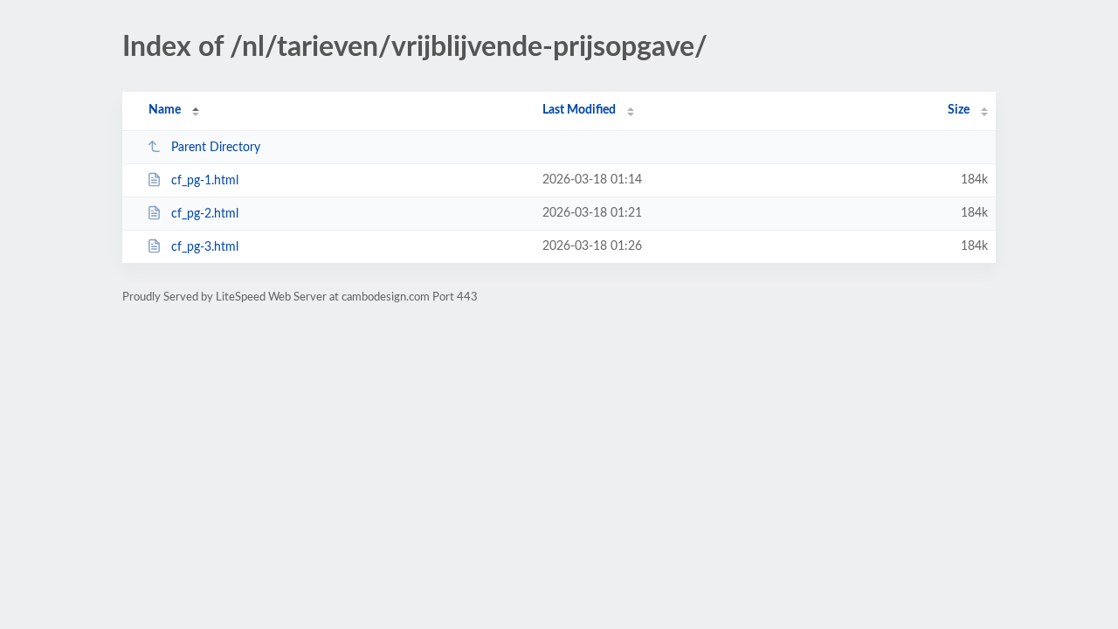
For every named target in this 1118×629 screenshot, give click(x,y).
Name (164, 110)
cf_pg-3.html (204, 247)
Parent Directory (215, 148)
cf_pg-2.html (204, 214)
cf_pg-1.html (204, 181)
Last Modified (579, 110)
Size (959, 110)
